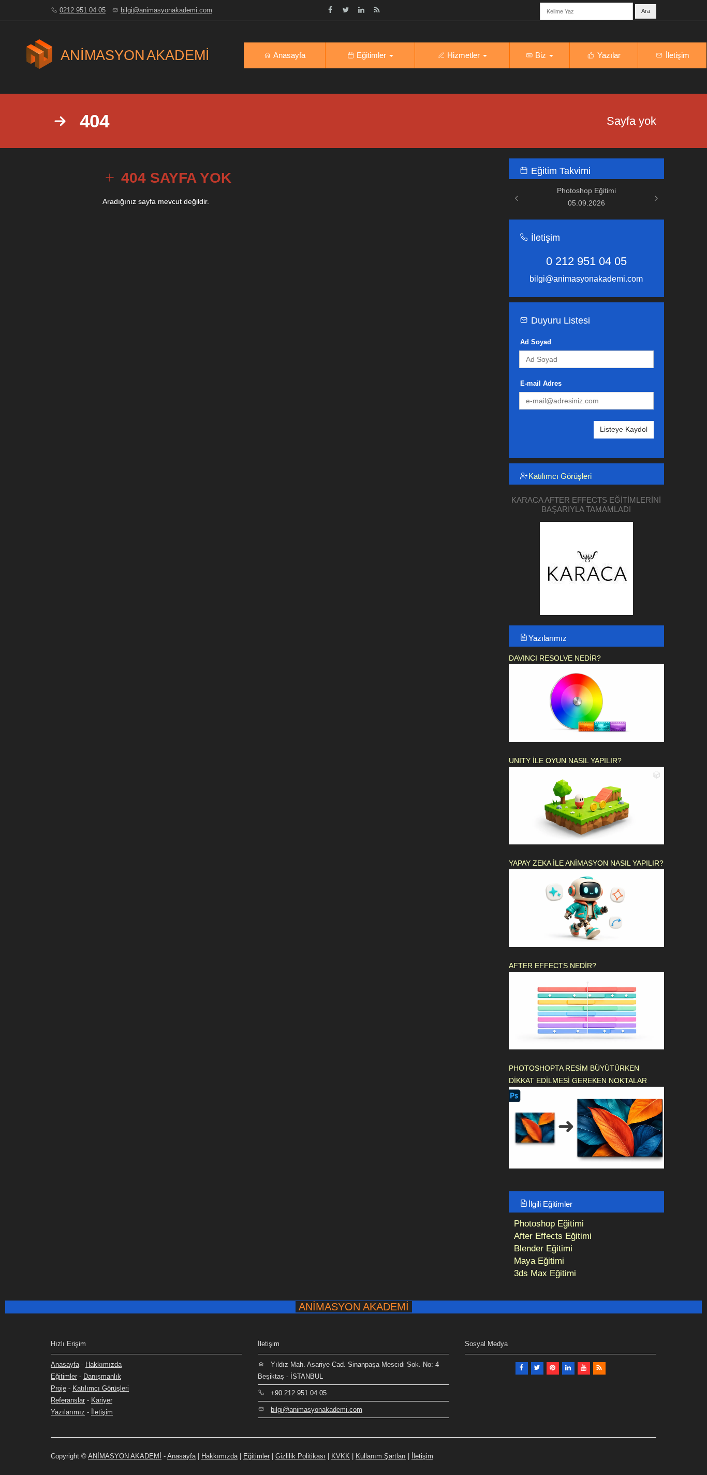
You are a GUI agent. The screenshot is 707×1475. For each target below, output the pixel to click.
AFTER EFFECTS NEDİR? (552, 965)
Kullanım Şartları (381, 1456)
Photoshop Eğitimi (549, 1224)
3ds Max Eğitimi (545, 1273)
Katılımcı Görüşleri (560, 476)
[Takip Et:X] (346, 10)
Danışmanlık (102, 1376)
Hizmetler (463, 55)
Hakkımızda (103, 1364)
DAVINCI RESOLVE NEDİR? (555, 658)
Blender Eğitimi (543, 1248)
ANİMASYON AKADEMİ (124, 1456)
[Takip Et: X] (537, 1368)
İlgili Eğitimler (550, 1204)
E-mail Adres (541, 383)
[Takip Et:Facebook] (330, 10)
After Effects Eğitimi (553, 1236)
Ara (645, 11)
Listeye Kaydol (623, 429)
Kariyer (101, 1400)
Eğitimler (371, 55)
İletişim (676, 55)
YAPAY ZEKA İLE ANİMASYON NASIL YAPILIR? (586, 863)
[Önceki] (516, 198)
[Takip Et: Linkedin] (361, 10)
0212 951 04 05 (83, 10)
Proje (58, 1388)
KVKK (340, 1456)
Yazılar (608, 55)
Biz (540, 55)
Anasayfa (288, 55)
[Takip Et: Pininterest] (553, 1368)
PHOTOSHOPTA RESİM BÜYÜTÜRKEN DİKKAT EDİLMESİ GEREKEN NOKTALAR (578, 1074)
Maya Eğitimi (539, 1261)
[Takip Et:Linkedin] (568, 1368)
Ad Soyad (535, 342)
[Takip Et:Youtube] (584, 1368)
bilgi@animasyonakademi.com (166, 10)
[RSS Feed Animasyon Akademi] (377, 10)
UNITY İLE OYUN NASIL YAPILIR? (565, 760)
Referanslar (68, 1400)
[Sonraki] (656, 198)
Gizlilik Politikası (300, 1456)
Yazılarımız (547, 638)
